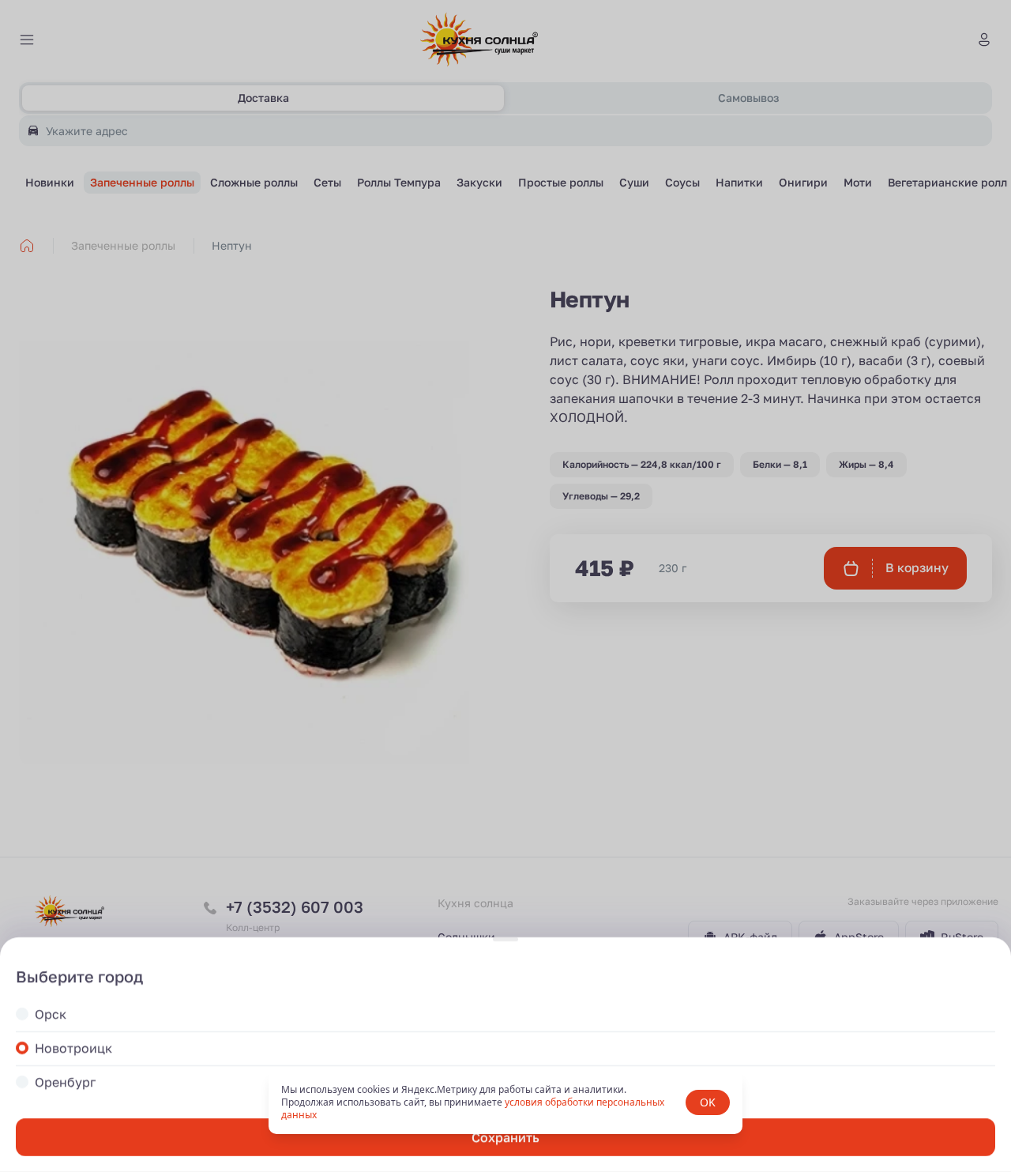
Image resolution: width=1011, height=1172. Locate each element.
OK (708, 1102)
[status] (505, 1102)
